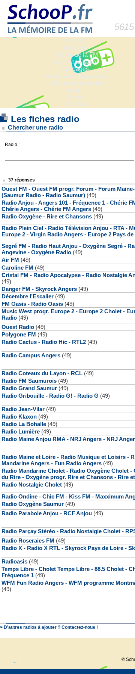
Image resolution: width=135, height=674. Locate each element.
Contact (75, 104)
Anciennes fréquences (75, 76)
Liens (75, 97)
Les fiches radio (75, 62)
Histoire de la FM (75, 55)
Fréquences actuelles (75, 83)
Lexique (75, 90)
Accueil (75, 40)
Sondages (75, 69)
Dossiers (75, 47)
